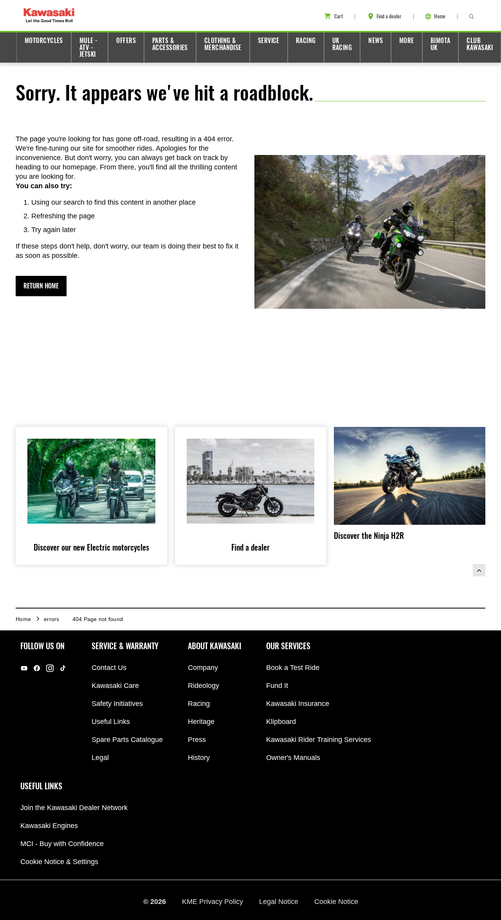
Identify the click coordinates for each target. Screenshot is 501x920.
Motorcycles (44, 40)
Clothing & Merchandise (222, 44)
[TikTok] (63, 667)
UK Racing (342, 44)
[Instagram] (50, 667)
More (406, 40)
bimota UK (441, 44)
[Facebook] (37, 667)
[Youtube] (24, 667)
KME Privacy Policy (213, 902)
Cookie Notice (336, 902)
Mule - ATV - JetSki (88, 47)
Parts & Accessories (170, 44)
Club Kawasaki (480, 44)
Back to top (479, 570)
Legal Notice (279, 902)
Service (268, 40)
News (375, 40)
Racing (306, 40)
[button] (41, 286)
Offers (126, 40)
